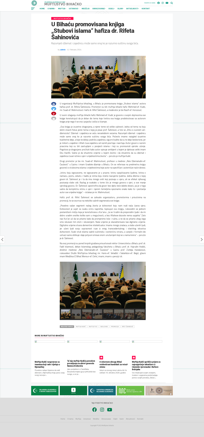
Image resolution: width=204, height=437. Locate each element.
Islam (120, 8)
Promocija (115, 326)
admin (63, 49)
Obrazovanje (98, 8)
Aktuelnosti (132, 8)
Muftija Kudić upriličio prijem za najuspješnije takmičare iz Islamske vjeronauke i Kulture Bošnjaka (146, 365)
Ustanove (73, 8)
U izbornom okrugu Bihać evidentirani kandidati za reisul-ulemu (114, 364)
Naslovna (104, 326)
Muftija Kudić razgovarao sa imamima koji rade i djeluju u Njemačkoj (47, 364)
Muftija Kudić (81, 326)
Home (42, 8)
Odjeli (111, 8)
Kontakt (146, 8)
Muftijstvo (93, 326)
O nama (51, 8)
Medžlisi (85, 8)
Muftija (61, 8)
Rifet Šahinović (127, 326)
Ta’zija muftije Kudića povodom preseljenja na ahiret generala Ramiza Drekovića (81, 363)
